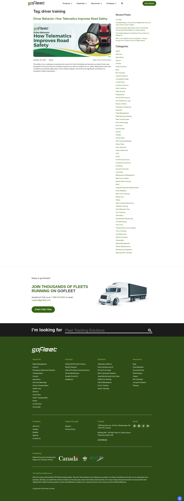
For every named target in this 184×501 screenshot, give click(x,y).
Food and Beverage (39, 382)
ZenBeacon (69, 379)
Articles (118, 63)
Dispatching (120, 94)
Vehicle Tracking (121, 237)
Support (68, 426)
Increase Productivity (123, 163)
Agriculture (120, 57)
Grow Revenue (121, 147)
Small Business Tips (123, 209)
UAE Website (102, 440)
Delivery (36, 392)
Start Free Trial (43, 309)
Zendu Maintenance (72, 373)
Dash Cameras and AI (105, 367)
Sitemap (136, 385)
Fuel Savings (120, 129)
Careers (35, 429)
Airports (35, 367)
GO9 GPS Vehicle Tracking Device (77, 370)
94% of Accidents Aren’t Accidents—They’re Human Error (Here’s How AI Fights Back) (131, 39)
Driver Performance (104, 60)
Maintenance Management (125, 175)
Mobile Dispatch (71, 367)
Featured (119, 110)
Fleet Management (122, 113)
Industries (119, 166)
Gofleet (118, 135)
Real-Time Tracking (122, 194)
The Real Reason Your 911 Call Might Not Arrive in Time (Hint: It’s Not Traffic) (133, 24)
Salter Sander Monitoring (124, 203)
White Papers (137, 373)
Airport (118, 60)
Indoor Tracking (103, 388)
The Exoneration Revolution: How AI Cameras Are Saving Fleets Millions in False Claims (132, 29)
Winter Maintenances (123, 246)
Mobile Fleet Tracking (123, 181)
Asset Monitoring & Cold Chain (109, 376)
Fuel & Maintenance (104, 382)
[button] (179, 498)
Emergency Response (123, 107)
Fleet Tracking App (122, 119)
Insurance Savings (122, 169)
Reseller (35, 432)
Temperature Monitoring (124, 219)
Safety (118, 200)
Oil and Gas (37, 395)
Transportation (38, 373)
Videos (135, 376)
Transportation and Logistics (126, 228)
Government (120, 138)
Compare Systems (139, 382)
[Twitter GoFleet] (143, 426)
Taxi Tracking (120, 212)
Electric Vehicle (121, 104)
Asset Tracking (121, 66)
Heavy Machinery (122, 150)
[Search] (149, 330)
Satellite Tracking (122, 206)
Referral (35, 435)
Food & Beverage (122, 122)
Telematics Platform (105, 364)
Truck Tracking (121, 231)
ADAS (118, 51)
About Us (36, 426)
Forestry (35, 376)
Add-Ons (119, 54)
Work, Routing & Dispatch (107, 373)
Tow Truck (119, 225)
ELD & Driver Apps (104, 370)
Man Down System (122, 178)
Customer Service (122, 85)
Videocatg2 (120, 240)
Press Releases (121, 191)
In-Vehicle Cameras (122, 160)
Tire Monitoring (121, 222)
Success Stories (138, 370)
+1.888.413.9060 (58, 297)
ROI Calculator (138, 379)
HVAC (118, 156)
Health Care (37, 388)
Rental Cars (120, 197)
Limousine (119, 172)
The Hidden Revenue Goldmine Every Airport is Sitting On (132, 34)
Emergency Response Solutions (44, 370)
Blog (94, 60)
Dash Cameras (121, 88)
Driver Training (103, 385)
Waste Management (123, 243)
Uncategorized (121, 234)
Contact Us (37, 438)
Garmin (118, 132)
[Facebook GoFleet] (134, 426)
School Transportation (40, 385)
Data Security (120, 91)
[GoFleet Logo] (36, 3)
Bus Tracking (120, 73)
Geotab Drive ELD (71, 376)
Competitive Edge (122, 79)
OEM (117, 184)
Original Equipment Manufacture (127, 188)
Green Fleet (120, 144)
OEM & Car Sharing (104, 379)
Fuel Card (119, 125)
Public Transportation (40, 398)
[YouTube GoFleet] (148, 426)
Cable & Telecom (122, 76)
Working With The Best (124, 253)
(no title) (119, 19)
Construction (120, 82)
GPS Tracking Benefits (123, 141)
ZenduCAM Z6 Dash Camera (75, 364)
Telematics (119, 215)
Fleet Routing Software (124, 116)
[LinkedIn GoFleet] (139, 426)
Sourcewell (37, 407)
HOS (117, 153)
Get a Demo (149, 3)
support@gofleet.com (41, 300)
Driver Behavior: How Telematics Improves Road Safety (70, 18)
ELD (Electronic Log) (123, 101)
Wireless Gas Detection (124, 250)
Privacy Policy (70, 429)
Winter (35, 401)
